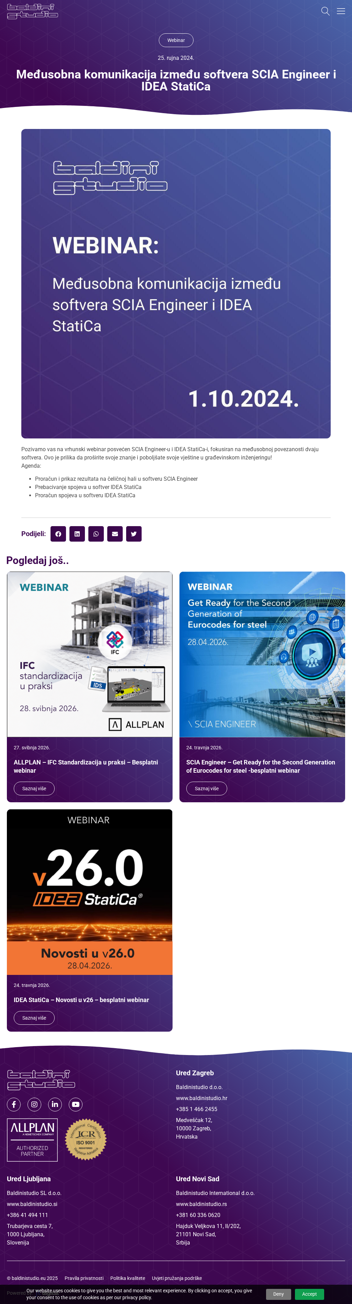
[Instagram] (34, 1104)
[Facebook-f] (14, 1104)
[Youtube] (75, 1104)
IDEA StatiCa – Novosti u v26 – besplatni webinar (81, 999)
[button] (58, 534)
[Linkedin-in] (55, 1104)
